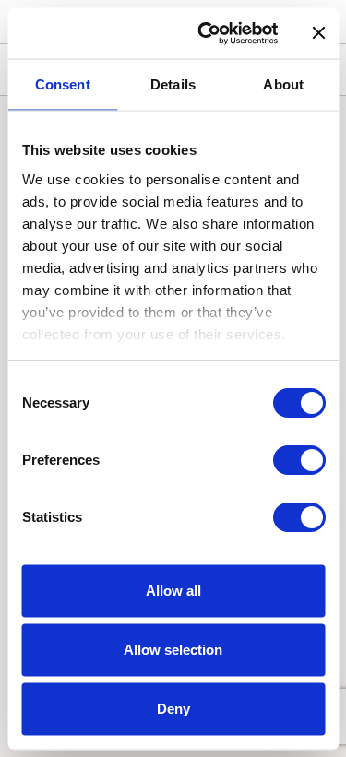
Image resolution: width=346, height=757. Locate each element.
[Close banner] (318, 33)
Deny (173, 708)
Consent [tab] (62, 84)
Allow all (173, 590)
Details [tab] (173, 84)
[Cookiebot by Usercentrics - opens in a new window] (206, 33)
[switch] (298, 460)
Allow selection (173, 649)
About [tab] (283, 84)
